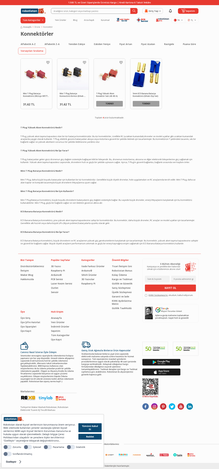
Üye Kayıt (26, 330)
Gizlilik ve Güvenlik (122, 283)
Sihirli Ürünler (89, 274)
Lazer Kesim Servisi (61, 283)
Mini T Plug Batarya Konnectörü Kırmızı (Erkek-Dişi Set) (72, 95)
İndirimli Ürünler (60, 326)
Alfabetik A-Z (28, 44)
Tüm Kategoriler (60, 335)
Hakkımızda (27, 279)
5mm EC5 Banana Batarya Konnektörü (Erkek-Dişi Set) (145, 95)
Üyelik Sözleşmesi (122, 292)
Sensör (55, 292)
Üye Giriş (25, 317)
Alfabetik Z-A (52, 44)
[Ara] (134, 11)
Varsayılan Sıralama (32, 50)
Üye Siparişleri (28, 326)
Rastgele (169, 44)
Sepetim (55, 330)
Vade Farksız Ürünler (93, 266)
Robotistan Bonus (122, 270)
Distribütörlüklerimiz (32, 266)
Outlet (54, 287)
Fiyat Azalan (148, 44)
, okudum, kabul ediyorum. (171, 295)
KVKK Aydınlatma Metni (121, 302)
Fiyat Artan (125, 44)
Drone (37, 27)
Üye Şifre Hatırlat (30, 322)
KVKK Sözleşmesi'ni (158, 295)
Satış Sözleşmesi (121, 287)
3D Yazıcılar (87, 279)
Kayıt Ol (170, 288)
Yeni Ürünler (60, 20)
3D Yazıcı (56, 266)
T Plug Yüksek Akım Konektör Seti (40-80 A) (107, 95)
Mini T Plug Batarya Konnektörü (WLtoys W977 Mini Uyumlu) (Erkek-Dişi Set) (36, 95)
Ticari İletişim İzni (122, 266)
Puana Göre (189, 44)
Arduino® (56, 274)
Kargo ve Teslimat (122, 279)
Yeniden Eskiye (77, 44)
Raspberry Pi (58, 270)
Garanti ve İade (120, 296)
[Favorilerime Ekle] (48, 62)
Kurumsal (105, 20)
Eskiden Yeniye (102, 44)
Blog (75, 20)
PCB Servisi (57, 279)
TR (178, 20)
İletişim (25, 270)
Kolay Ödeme (119, 274)
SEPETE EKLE (42, 103)
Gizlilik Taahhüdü (122, 308)
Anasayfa (27, 27)
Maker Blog (27, 274)
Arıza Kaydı (89, 20)
